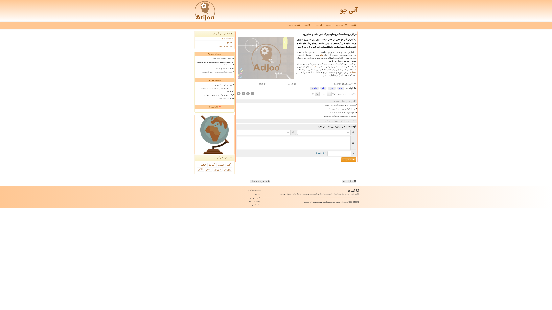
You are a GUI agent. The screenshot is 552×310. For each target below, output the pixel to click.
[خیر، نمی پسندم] (317, 94)
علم (321, 55)
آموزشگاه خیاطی (226, 38)
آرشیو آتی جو (340, 25)
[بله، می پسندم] (329, 94)
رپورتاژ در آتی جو (254, 201)
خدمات (353, 72)
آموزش (217, 169)
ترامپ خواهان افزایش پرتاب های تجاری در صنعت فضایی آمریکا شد (216, 90)
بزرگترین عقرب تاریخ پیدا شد (224, 68)
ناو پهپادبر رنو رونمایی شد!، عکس (223, 58)
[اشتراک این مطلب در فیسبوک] (248, 93)
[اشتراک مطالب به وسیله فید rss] (239, 93)
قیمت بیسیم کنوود (226, 46)
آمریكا (211, 165)
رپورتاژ (228, 169)
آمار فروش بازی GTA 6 (226, 98)
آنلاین (200, 169)
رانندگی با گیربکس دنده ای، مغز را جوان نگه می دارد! (217, 72)
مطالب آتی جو (256, 204)
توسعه (328, 25)
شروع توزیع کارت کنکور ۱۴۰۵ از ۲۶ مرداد (343, 112)
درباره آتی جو (293, 25)
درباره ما (257, 194)
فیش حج (230, 42)
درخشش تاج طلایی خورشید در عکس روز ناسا (342, 108)
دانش (306, 25)
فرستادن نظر (348, 160)
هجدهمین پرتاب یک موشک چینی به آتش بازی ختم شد (340, 116)
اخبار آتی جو (348, 181)
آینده (229, 165)
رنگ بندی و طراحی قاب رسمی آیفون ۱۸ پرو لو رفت (340, 105)
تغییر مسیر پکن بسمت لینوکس (224, 84)
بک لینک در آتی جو (254, 197)
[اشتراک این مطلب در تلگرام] (253, 93)
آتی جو (349, 10)
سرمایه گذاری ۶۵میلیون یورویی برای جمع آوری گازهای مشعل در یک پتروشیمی (215, 63)
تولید (341, 88)
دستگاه (313, 67)
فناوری (314, 88)
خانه (352, 25)
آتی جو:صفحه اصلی (259, 181)
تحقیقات (317, 25)
